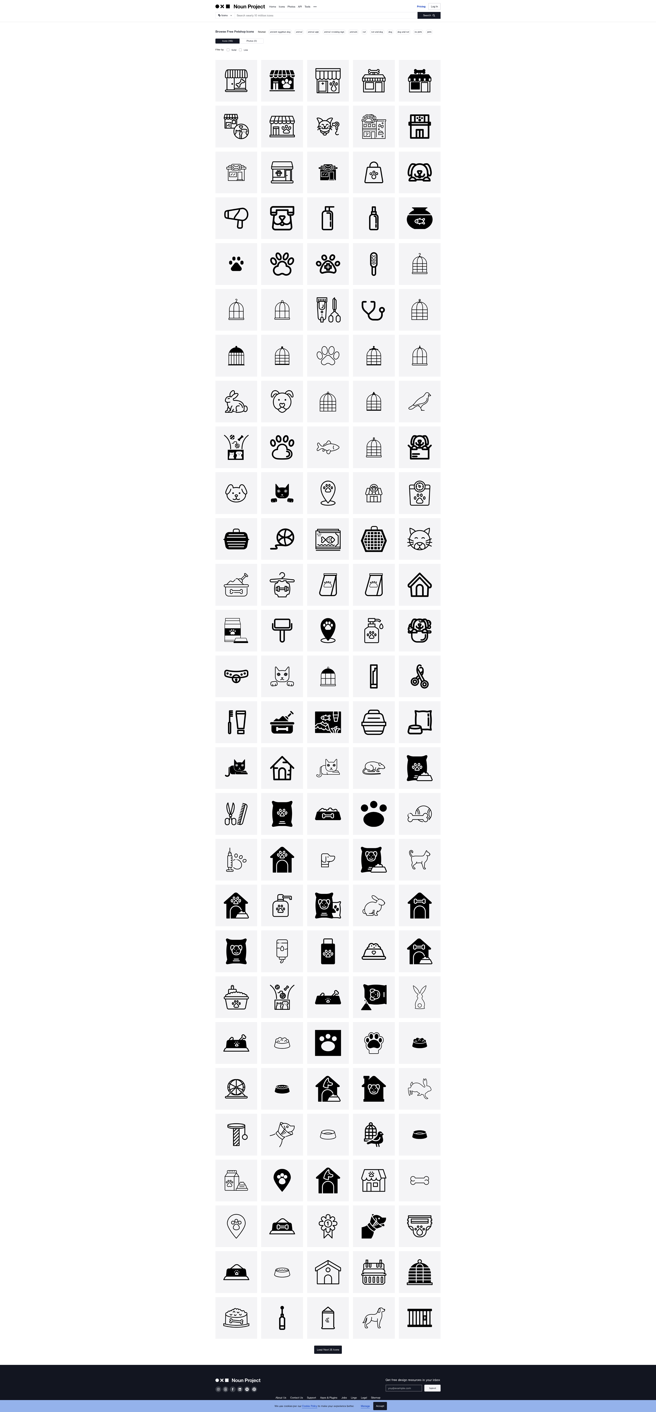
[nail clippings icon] (420, 676)
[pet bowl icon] (236, 1318)
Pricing (421, 6)
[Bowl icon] (328, 1134)
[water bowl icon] (282, 1089)
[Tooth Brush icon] (236, 722)
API (300, 6)
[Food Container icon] (374, 951)
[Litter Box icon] (236, 997)
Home (272, 6)
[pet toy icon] (236, 447)
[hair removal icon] (282, 630)
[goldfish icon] (328, 447)
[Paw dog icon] (282, 447)
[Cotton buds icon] (282, 1318)
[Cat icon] (282, 493)
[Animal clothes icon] (282, 585)
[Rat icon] (374, 768)
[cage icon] (420, 264)
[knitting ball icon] (282, 539)
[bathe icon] (420, 630)
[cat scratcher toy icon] (236, 1134)
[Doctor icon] (374, 310)
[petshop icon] (236, 81)
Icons (282, 6)
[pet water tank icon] (282, 951)
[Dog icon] (420, 172)
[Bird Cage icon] (420, 1272)
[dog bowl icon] (328, 814)
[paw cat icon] (282, 264)
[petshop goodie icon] (374, 172)
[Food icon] (420, 722)
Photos (291, 6)
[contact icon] (282, 218)
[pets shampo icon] (282, 905)
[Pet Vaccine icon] (236, 860)
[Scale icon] (420, 493)
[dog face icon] (282, 401)
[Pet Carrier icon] (236, 539)
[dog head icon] (328, 860)
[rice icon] (328, 1318)
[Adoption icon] (420, 447)
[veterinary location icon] (282, 1180)
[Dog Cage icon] (420, 585)
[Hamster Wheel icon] (236, 1089)
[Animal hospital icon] (328, 264)
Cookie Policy (309, 1406)
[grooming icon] (236, 814)
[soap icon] (328, 218)
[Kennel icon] (328, 1272)
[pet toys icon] (420, 814)
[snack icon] (374, 676)
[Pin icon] (328, 493)
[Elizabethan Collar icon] (282, 1134)
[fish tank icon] (328, 539)
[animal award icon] (328, 1226)
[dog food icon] (420, 768)
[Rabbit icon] (236, 401)
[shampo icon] (374, 218)
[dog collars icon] (236, 676)
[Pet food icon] (236, 630)
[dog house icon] (236, 905)
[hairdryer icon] (236, 218)
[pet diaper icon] (420, 1226)
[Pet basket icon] (374, 1272)
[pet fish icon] (420, 218)
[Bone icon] (420, 1180)
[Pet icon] (236, 264)
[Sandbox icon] (236, 585)
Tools (307, 6)
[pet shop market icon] (374, 1180)
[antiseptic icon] (374, 630)
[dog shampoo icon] (328, 951)
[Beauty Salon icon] (328, 310)
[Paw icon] (328, 355)
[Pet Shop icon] (374, 493)
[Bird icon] (420, 401)
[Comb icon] (374, 264)
